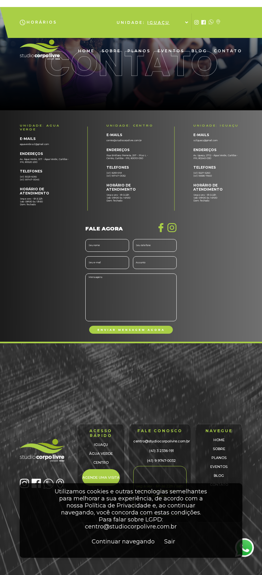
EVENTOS (171, 50)
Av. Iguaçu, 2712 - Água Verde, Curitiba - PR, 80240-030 (215, 157)
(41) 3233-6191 (114, 172)
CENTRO (101, 462)
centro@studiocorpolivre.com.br (124, 140)
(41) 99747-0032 (116, 175)
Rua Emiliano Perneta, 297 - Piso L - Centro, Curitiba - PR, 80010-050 (127, 157)
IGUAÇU (101, 444)
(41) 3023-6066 (28, 176)
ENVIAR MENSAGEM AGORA (131, 329)
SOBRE (111, 50)
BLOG (199, 50)
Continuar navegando (123, 541)
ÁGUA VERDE (101, 453)
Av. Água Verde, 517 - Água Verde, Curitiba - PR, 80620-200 (44, 161)
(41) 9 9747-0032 (161, 460)
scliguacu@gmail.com (205, 140)
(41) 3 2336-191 (161, 450)
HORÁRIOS (42, 22)
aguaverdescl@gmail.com (34, 144)
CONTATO (228, 50)
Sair (169, 541)
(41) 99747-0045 (29, 179)
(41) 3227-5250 (201, 172)
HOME (86, 50)
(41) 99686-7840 (202, 175)
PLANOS (138, 50)
